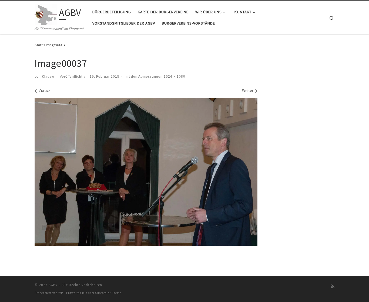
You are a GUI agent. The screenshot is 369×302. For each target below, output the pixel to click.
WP (60, 293)
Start (39, 44)
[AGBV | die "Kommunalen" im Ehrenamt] (46, 14)
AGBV (53, 285)
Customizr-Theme (108, 293)
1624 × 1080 (174, 76)
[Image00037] (146, 172)
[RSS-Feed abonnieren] (332, 286)
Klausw (48, 76)
